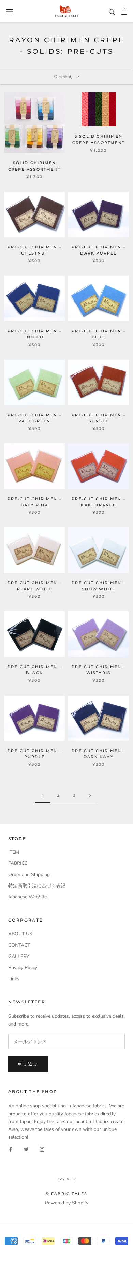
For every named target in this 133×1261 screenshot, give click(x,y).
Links (13, 979)
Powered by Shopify (66, 1202)
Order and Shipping (29, 874)
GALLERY (18, 956)
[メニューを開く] (9, 11)
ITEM (13, 852)
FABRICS (18, 863)
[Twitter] (26, 1149)
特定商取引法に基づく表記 (36, 885)
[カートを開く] (124, 11)
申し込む (28, 1063)
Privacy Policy (22, 967)
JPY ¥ (63, 1179)
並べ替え (64, 76)
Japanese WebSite (27, 897)
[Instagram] (42, 1149)
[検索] (112, 11)
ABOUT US (20, 934)
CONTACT (19, 945)
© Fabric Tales (67, 1193)
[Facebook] (10, 1149)
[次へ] (90, 795)
